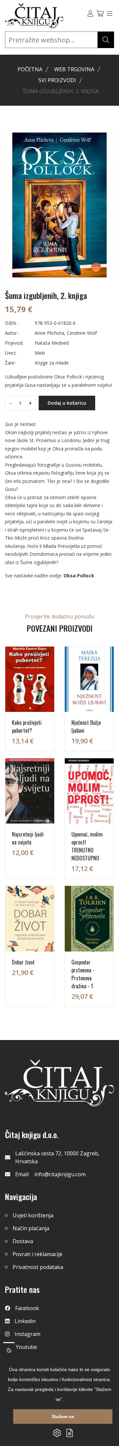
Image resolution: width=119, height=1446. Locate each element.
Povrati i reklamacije (37, 1254)
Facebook (27, 1308)
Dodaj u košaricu (67, 403)
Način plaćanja (31, 1228)
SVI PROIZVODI (57, 80)
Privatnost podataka (38, 1267)
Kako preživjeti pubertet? (27, 726)
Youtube (26, 1347)
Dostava (23, 1241)
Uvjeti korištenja (33, 1215)
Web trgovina (74, 69)
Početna (30, 69)
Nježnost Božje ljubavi (86, 726)
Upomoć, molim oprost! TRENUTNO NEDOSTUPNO (87, 846)
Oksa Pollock (78, 575)
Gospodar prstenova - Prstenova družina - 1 (83, 974)
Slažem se (63, 1416)
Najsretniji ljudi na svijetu (28, 838)
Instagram (27, 1334)
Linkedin (25, 1321)
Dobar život (23, 962)
